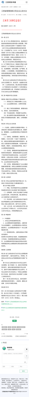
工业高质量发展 (21, 327)
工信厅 (10, 6)
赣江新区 (18, 329)
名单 (9, 327)
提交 (23, 371)
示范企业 (4, 329)
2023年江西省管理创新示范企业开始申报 (7, 336)
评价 (13, 329)
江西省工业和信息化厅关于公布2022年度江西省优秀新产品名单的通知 (21, 336)
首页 (7, 6)
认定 (9, 329)
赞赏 (14, 320)
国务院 (13, 327)
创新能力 (16, 6)
